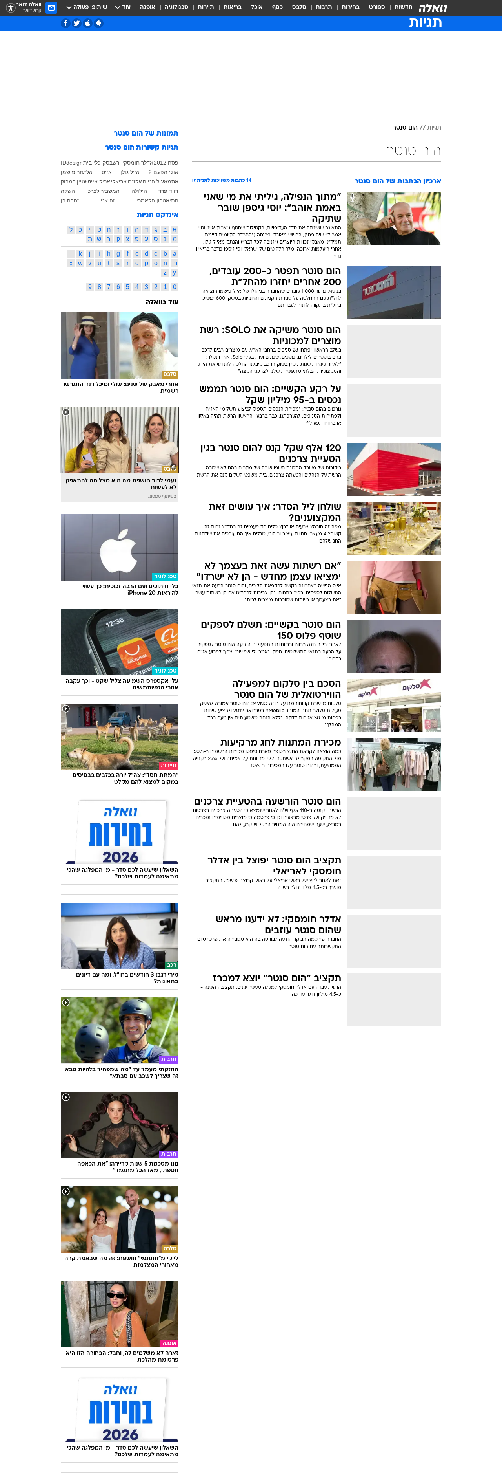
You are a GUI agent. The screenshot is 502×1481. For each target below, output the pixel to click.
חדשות (404, 8)
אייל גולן (130, 172)
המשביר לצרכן (103, 191)
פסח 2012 (166, 162)
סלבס (299, 8)
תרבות (324, 8)
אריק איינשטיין (93, 181)
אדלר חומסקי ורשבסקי (127, 162)
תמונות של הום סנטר (146, 133)
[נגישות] (11, 8)
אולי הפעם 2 (163, 172)
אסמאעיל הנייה (160, 181)
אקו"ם (135, 181)
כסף (277, 8)
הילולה (139, 191)
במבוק (68, 181)
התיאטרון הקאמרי (157, 200)
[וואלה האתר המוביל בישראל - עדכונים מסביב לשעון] (433, 8)
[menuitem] (399, 8)
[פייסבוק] (66, 23)
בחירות (351, 8)
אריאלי (119, 181)
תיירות (206, 8)
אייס (107, 172)
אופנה (147, 8)
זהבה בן (70, 200)
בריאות (233, 8)
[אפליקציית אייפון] (88, 23)
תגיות (434, 128)
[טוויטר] (77, 23)
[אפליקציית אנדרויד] (99, 23)
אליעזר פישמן (77, 172)
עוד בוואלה (162, 302)
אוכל (257, 8)
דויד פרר (168, 191)
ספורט (377, 8)
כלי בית (91, 162)
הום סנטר (405, 128)
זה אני (108, 200)
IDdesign (72, 162)
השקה (68, 191)
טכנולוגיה (176, 8)
